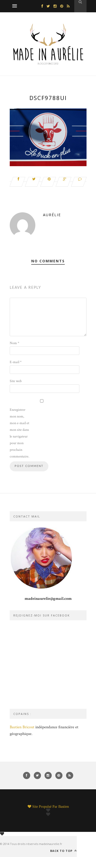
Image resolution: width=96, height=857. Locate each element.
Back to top (61, 850)
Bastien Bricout (22, 727)
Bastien (63, 806)
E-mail (16, 362)
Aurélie (52, 214)
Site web (16, 381)
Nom (14, 343)
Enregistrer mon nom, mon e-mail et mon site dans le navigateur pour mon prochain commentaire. (19, 433)
